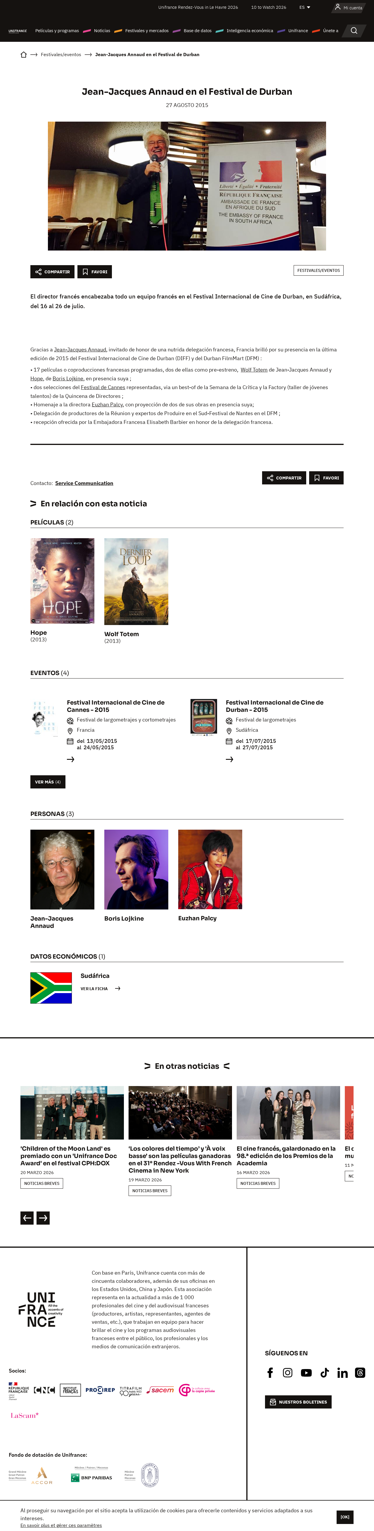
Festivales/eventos (318, 270)
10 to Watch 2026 (268, 7)
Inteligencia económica (250, 30)
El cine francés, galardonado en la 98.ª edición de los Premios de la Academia (286, 1156)
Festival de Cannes (103, 387)
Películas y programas (57, 30)
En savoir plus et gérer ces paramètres (61, 1525)
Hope (36, 378)
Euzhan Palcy (107, 404)
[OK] (345, 1517)
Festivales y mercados (147, 30)
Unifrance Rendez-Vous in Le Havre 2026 (198, 7)
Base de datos (198, 30)
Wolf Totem (254, 369)
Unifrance (298, 30)
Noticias (102, 30)
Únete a (330, 30)
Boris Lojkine (68, 378)
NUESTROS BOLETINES (303, 1402)
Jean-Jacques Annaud (80, 349)
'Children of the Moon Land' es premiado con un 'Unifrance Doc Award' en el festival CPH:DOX (68, 1156)
